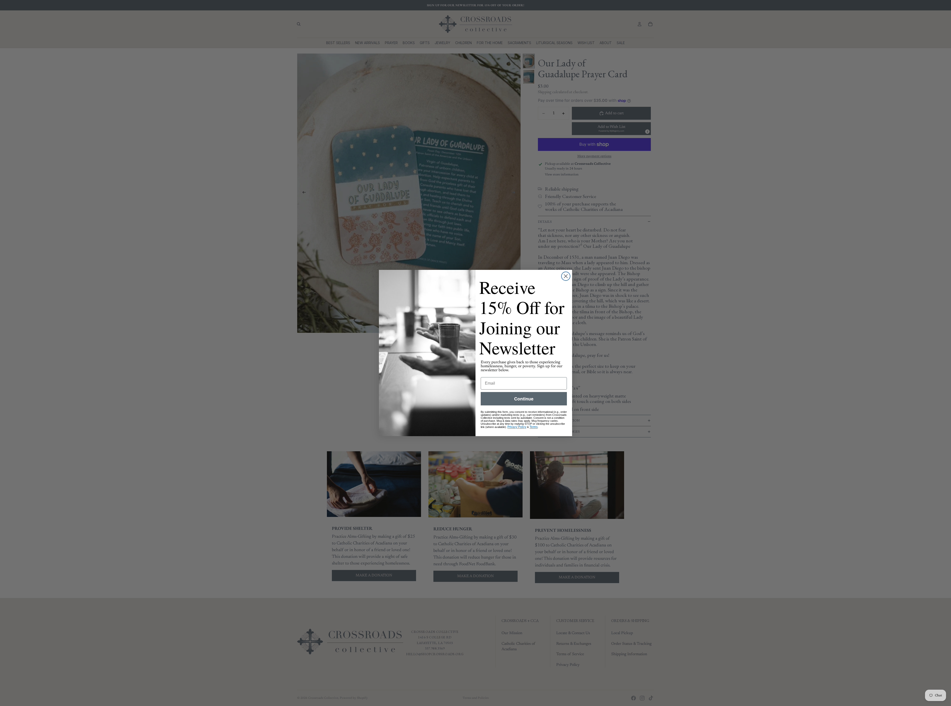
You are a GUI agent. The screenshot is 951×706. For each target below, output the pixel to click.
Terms (533, 427)
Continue (523, 398)
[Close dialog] (565, 276)
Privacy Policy (516, 427)
